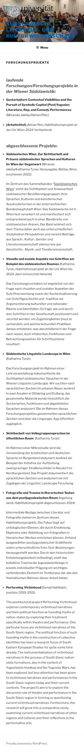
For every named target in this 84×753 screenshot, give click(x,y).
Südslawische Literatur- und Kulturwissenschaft (40, 30)
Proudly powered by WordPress (26, 743)
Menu (44, 47)
